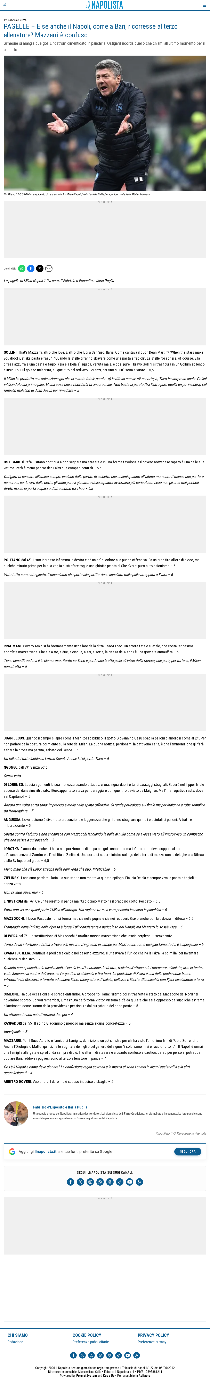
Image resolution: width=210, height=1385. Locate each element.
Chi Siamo (18, 1335)
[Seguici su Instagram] (90, 1182)
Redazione (15, 1342)
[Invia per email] (48, 268)
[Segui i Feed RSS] (139, 1182)
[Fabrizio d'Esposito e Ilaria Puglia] (16, 1114)
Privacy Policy (153, 1335)
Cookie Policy (87, 1335)
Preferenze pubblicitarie (91, 1342)
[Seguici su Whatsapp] (100, 1182)
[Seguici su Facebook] (70, 1182)
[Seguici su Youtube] (129, 1182)
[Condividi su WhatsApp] (21, 268)
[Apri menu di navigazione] (204, 5)
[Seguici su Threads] (110, 1182)
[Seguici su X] (80, 1182)
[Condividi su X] (39, 268)
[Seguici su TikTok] (119, 1182)
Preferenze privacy (152, 1342)
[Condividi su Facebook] (30, 268)
